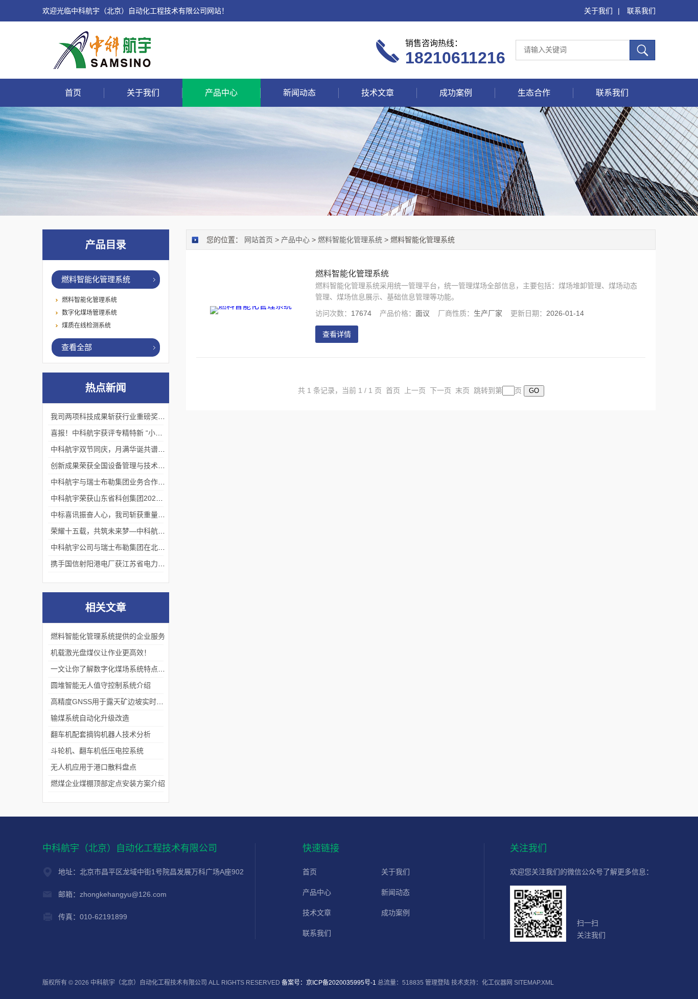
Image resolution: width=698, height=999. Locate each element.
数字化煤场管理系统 (89, 312)
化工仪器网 (497, 982)
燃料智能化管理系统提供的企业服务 (108, 636)
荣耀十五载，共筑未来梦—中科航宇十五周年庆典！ (133, 531)
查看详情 (336, 334)
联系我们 (641, 11)
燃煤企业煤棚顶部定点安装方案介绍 (108, 783)
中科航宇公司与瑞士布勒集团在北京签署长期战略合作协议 (144, 547)
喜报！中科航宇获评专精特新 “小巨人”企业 (119, 433)
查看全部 (76, 347)
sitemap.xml (534, 982)
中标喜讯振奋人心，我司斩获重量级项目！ (119, 514)
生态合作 (534, 92)
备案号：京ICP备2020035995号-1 (329, 982)
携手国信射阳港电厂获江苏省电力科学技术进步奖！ (133, 564)
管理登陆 (437, 982)
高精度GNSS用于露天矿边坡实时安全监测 (118, 702)
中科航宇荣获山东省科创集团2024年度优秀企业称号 (134, 498)
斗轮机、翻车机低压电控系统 (97, 751)
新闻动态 (299, 92)
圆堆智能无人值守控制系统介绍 (101, 685)
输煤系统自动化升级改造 (90, 718)
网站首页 (258, 240)
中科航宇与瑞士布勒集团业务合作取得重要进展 (126, 482)
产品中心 (221, 92)
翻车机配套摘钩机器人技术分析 (101, 734)
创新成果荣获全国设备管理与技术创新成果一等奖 (129, 465)
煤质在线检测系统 (86, 325)
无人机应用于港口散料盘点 (93, 767)
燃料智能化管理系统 (95, 279)
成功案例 (455, 92)
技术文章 (377, 92)
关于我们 (598, 11)
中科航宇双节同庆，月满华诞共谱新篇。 (115, 449)
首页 (73, 92)
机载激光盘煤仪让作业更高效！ (101, 652)
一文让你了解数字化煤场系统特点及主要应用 (122, 669)
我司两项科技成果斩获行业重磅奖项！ (111, 416)
